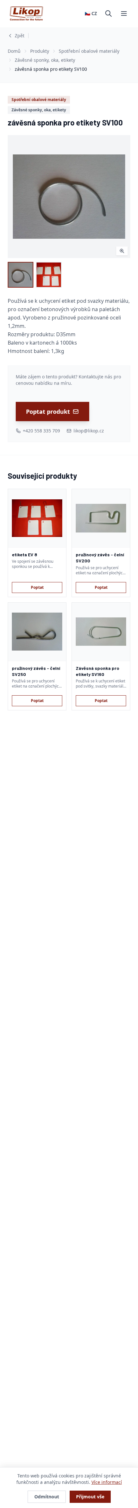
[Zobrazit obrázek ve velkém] (69, 196)
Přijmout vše (90, 1497)
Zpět (19, 35)
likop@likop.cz (88, 431)
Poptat (37, 587)
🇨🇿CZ (91, 13)
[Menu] (123, 13)
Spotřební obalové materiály (89, 51)
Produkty (39, 51)
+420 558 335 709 (41, 431)
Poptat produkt (48, 411)
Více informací (106, 1482)
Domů (14, 51)
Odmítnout (46, 1497)
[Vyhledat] (108, 13)
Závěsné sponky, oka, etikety (45, 60)
